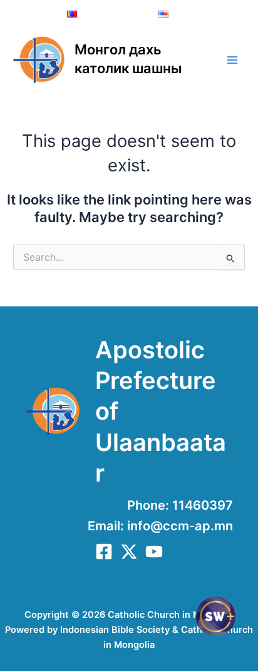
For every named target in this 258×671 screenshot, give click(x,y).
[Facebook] (104, 551)
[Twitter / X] (129, 551)
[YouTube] (154, 551)
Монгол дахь (118, 49)
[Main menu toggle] (232, 60)
